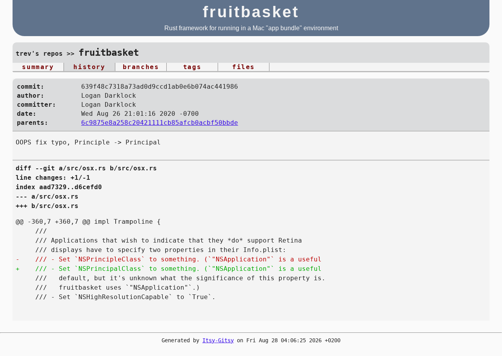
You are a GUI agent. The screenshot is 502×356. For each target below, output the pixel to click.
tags (192, 67)
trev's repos (39, 53)
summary (38, 67)
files (243, 67)
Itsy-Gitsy (218, 340)
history (89, 67)
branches (141, 67)
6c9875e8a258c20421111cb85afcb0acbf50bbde (159, 122)
